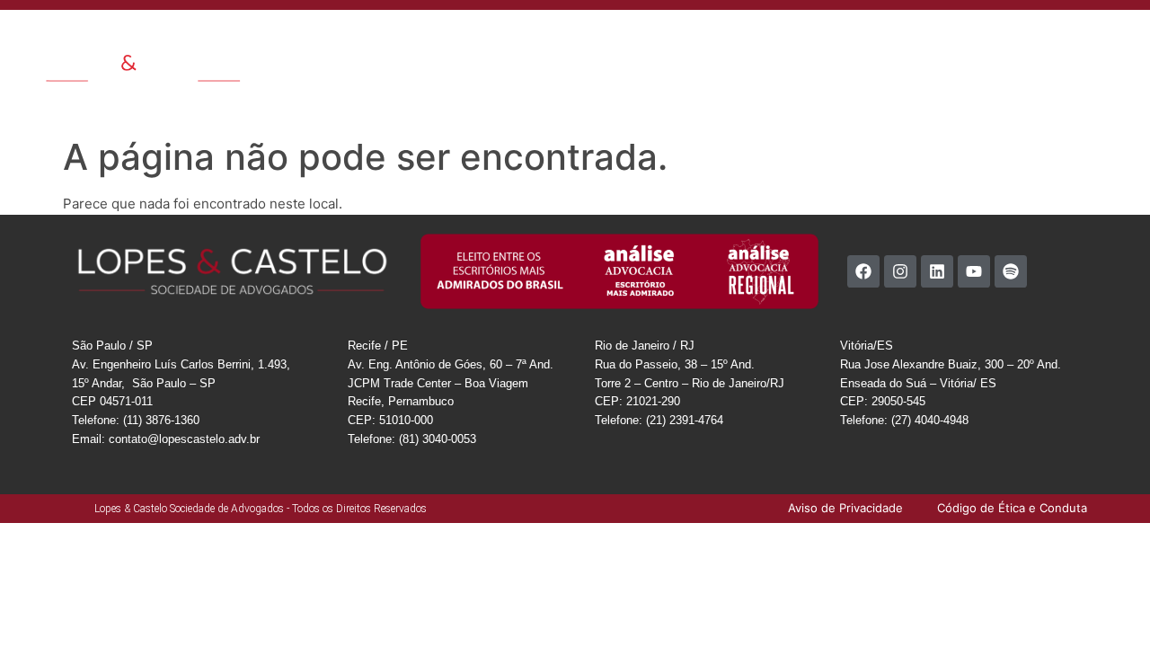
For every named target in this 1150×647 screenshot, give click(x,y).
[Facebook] (863, 271)
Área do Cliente (1039, 39)
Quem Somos (450, 39)
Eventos (806, 39)
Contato (870, 39)
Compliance (945, 39)
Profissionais (664, 39)
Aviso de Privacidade (1022, 81)
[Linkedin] (937, 271)
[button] (1122, 38)
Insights (743, 39)
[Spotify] (1011, 271)
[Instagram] (900, 271)
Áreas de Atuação (558, 39)
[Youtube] (974, 271)
